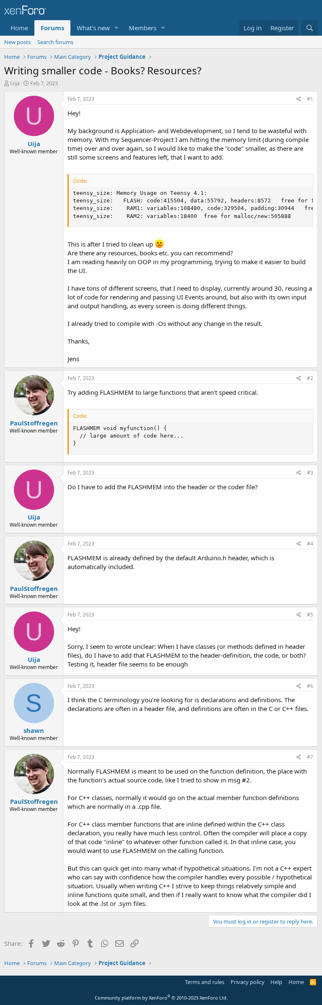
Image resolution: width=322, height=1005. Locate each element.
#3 (310, 472)
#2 (310, 378)
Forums (52, 28)
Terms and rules (204, 982)
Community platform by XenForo (161, 998)
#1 (310, 98)
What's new (93, 28)
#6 (310, 686)
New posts (17, 42)
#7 (310, 757)
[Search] (309, 28)
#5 (310, 614)
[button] (116, 28)
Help (276, 982)
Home (19, 28)
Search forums (55, 42)
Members (142, 28)
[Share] (298, 99)
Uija (15, 83)
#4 (310, 543)
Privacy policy (248, 982)
